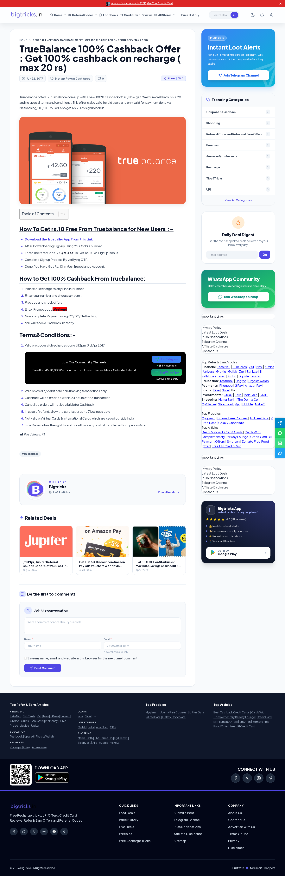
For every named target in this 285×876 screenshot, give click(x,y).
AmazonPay (253, 385)
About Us (235, 813)
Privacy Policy (211, 328)
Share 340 (175, 78)
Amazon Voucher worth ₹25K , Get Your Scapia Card (142, 3)
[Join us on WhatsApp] (280, 433)
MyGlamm (209, 404)
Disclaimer (236, 848)
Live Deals (126, 827)
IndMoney (209, 376)
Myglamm (208, 418)
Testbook (226, 381)
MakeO (260, 404)
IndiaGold (250, 395)
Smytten (233, 441)
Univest (208, 371)
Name (28, 639)
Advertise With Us (241, 827)
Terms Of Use (238, 834)
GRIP (264, 395)
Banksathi (253, 371)
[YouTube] (54, 831)
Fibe (216, 390)
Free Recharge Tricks (134, 841)
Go (265, 255)
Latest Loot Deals (215, 332)
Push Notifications (215, 337)
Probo (231, 376)
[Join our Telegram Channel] (280, 423)
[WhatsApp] (24, 831)
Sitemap (180, 841)
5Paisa (269, 367)
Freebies (125, 834)
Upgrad (241, 381)
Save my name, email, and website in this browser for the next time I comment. (82, 658)
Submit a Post (184, 813)
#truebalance (30, 453)
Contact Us (210, 351)
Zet (251, 367)
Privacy (233, 841)
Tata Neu (223, 367)
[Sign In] (271, 15)
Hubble (247, 404)
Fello (238, 395)
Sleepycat (226, 404)
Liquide (243, 376)
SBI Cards (239, 367)
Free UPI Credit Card (226, 446)
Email (108, 639)
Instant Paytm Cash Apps (72, 78)
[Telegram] (270, 778)
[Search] (234, 15)
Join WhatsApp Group (241, 297)
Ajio (237, 404)
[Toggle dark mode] (252, 15)
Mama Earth (226, 399)
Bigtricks (57, 486)
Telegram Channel (214, 342)
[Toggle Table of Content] (60, 214)
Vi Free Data (153, 717)
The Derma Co (247, 399)
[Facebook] (235, 778)
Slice (225, 390)
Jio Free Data (259, 418)
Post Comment (45, 668)
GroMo (221, 371)
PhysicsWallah (258, 381)
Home (23, 40)
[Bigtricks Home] (27, 15)
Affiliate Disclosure (215, 346)
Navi (259, 367)
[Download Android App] (280, 443)
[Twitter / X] (247, 778)
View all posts (166, 492)
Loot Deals (127, 813)
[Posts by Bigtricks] (35, 489)
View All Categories (238, 200)
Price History (128, 820)
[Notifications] (262, 15)
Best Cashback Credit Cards (222, 432)
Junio (221, 376)
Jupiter (35, 725)
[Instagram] (258, 778)
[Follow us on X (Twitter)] (280, 453)
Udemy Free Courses (232, 418)
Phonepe (226, 385)
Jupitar (256, 376)
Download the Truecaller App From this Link (59, 239)
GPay (239, 385)
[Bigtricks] (60, 807)
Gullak (232, 371)
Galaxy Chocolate (231, 423)
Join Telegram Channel (241, 75)
